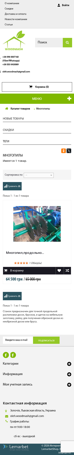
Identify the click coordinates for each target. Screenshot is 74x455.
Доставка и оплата (15, 14)
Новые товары (13, 118)
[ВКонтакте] (58, 151)
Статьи (9, 24)
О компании (12, 3)
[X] (69, 151)
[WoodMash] (14, 40)
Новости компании (16, 19)
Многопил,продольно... (25, 252)
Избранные (59, 270)
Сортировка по (14, 175)
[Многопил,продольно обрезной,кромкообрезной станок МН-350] (37, 224)
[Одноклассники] (63, 151)
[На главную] (6, 109)
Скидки (9, 8)
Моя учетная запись (17, 384)
